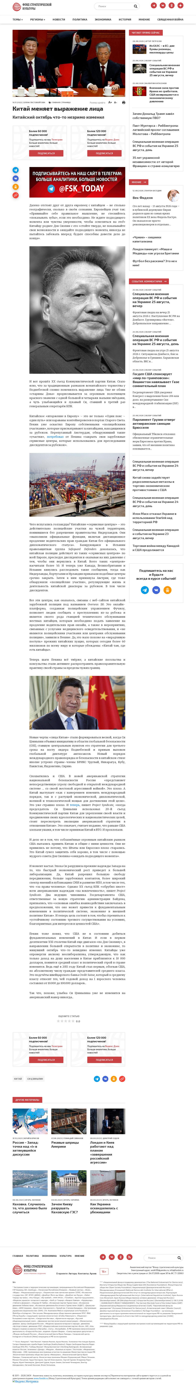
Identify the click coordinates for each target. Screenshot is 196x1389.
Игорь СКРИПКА (71, 1200)
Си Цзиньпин (35, 1078)
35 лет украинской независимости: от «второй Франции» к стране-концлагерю (156, 162)
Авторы (73, 1273)
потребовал (55, 436)
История (125, 19)
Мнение (144, 19)
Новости (59, 19)
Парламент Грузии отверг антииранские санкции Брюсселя (154, 423)
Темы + (18, 19)
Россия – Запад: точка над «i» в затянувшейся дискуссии (25, 1148)
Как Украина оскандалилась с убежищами (104, 1208)
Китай (18, 1078)
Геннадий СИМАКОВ (73, 1138)
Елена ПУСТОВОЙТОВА (34, 102)
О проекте (62, 1273)
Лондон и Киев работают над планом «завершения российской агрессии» (102, 1152)
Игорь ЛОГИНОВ (33, 1200)
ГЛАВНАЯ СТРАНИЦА (61, 102)
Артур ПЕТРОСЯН (153, 41)
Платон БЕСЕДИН (153, 190)
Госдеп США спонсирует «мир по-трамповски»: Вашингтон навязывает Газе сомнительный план (156, 380)
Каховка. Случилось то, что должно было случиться (30, 1208)
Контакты (83, 1273)
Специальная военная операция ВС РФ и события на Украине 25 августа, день (156, 146)
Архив (93, 1273)
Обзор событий (153, 60)
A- (115, 102)
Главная (18, 1255)
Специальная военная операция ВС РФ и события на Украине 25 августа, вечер (164, 70)
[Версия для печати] (123, 102)
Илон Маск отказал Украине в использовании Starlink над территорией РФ (154, 518)
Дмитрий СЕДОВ (111, 1138)
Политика (80, 19)
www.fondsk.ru (41, 1378)
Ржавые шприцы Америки (65, 1144)
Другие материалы (27, 1099)
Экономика (103, 19)
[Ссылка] (16, 195)
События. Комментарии (147, 281)
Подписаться (46, 153)
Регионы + (37, 19)
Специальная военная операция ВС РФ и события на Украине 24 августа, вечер (156, 465)
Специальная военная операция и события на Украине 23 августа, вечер (156, 534)
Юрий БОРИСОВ (31, 1138)
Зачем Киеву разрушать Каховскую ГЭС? (64, 1208)
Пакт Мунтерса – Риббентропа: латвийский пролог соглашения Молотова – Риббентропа (156, 130)
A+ (110, 102)
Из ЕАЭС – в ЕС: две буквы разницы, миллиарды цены (162, 49)
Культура (66, 1255)
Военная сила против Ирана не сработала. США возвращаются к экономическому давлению (164, 94)
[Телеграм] (16, 170)
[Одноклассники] (16, 187)
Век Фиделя (143, 198)
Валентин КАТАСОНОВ (156, 83)
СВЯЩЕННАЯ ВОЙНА (170, 19)
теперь (75, 805)
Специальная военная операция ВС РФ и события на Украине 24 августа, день (156, 502)
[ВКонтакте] (16, 178)
